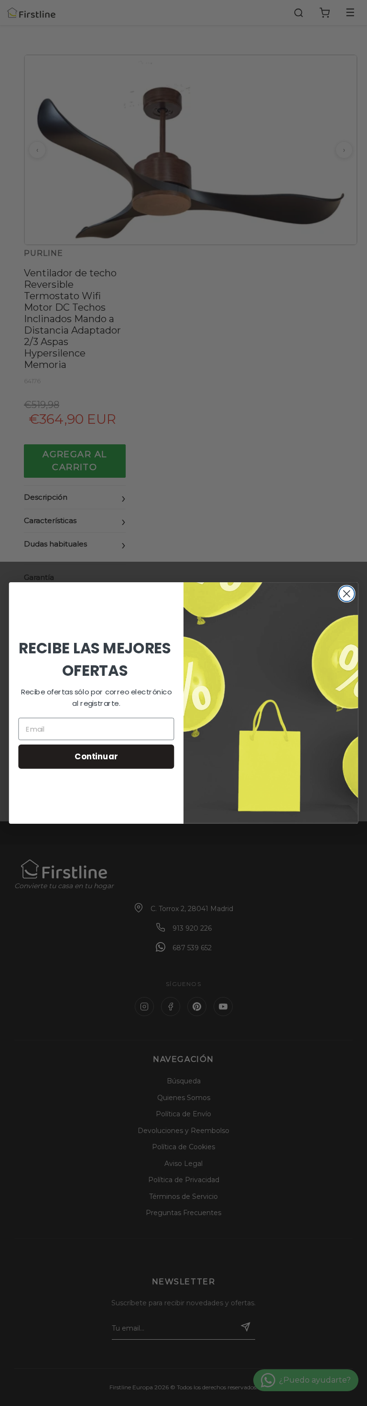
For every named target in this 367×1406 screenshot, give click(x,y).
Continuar (96, 756)
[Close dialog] (347, 594)
